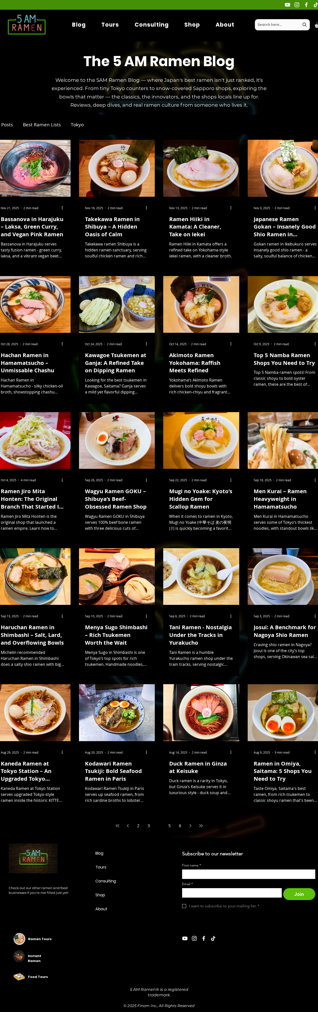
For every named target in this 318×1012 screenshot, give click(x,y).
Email (187, 884)
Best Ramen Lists (42, 125)
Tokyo (77, 125)
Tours (100, 867)
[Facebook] (306, 4)
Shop (100, 895)
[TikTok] (213, 938)
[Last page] (201, 825)
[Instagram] (297, 4)
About (101, 909)
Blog (99, 853)
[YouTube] (287, 4)
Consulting (105, 881)
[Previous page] (127, 825)
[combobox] (282, 24)
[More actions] (64, 208)
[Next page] (190, 825)
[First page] (117, 825)
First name (191, 865)
